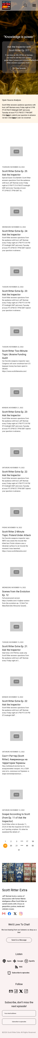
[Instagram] (26, 991)
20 (11, 846)
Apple (9, 961)
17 (27, 841)
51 (19, 850)
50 (33, 846)
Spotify (32, 961)
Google (20, 961)
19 (5, 846)
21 (17, 846)
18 (33, 841)
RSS (20, 967)
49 (27, 846)
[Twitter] (21, 991)
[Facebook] (16, 991)
